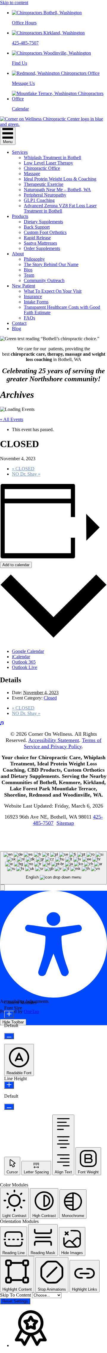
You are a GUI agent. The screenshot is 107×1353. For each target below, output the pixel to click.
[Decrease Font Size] (9, 1036)
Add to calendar (15, 565)
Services (20, 152)
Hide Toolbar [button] (13, 1022)
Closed (50, 697)
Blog (16, 328)
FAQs (29, 317)
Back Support (37, 227)
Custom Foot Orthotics (45, 232)
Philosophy (34, 259)
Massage (32, 173)
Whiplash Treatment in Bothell (52, 157)
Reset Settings (15, 1301)
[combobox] (53, 868)
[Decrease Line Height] (9, 1107)
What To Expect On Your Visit (52, 291)
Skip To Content (16, 1294)
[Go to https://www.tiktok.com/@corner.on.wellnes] (53, 723)
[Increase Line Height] (9, 1085)
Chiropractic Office (42, 168)
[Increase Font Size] (9, 1014)
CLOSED (23, 468)
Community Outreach (44, 280)
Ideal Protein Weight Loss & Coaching (60, 178)
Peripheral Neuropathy (45, 194)
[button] (2, 887)
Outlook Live (24, 667)
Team (29, 275)
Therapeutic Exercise (43, 184)
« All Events (11, 419)
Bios (28, 269)
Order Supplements (42, 248)
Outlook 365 (24, 661)
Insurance (33, 296)
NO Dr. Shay (26, 474)
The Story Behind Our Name (51, 264)
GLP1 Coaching (39, 200)
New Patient (23, 285)
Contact (19, 323)
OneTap (31, 1011)
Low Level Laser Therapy (48, 162)
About (18, 253)
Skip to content (14, 2)
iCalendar (21, 656)
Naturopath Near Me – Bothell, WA (57, 189)
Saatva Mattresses (40, 243)
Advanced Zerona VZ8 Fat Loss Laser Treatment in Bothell (60, 208)
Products (20, 216)
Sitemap (65, 823)
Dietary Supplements (43, 221)
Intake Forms (36, 301)
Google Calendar (28, 651)
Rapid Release (37, 237)
